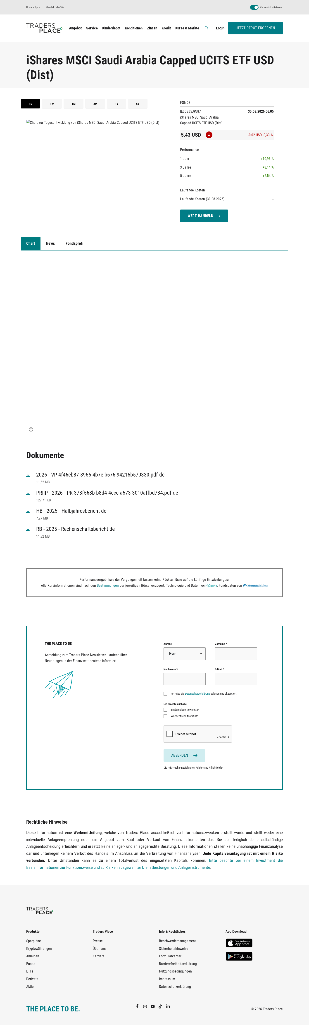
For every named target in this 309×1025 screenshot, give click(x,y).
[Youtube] (154, 1006)
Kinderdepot (111, 28)
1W (52, 103)
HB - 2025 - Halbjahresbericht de (71, 511)
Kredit (166, 28)
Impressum (167, 979)
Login (220, 28)
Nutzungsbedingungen (175, 971)
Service (92, 28)
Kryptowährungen (39, 948)
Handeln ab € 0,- (55, 7)
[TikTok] (162, 1006)
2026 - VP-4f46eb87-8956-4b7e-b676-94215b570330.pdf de (100, 475)
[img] (31, 429)
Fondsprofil (75, 243)
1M (74, 103)
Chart (30, 243)
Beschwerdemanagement (177, 941)
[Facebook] (139, 1006)
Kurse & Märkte (187, 28)
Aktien (31, 986)
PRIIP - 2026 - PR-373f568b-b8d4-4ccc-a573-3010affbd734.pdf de (107, 493)
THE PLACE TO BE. (53, 1009)
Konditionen (134, 28)
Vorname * (221, 644)
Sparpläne (33, 941)
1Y (116, 103)
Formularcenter (170, 956)
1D (30, 103)
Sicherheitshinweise (173, 948)
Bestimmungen (108, 585)
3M (95, 103)
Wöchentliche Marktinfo (184, 716)
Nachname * (171, 669)
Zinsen (152, 28)
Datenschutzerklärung (197, 693)
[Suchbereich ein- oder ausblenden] (207, 28)
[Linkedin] (170, 1006)
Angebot (75, 28)
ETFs (29, 971)
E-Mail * (219, 669)
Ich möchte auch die (175, 704)
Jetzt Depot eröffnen (255, 28)
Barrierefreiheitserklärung (178, 964)
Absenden (179, 755)
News (50, 243)
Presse (98, 941)
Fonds (30, 964)
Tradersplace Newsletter (185, 709)
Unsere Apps (33, 7)
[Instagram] (147, 1006)
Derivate (32, 979)
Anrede (168, 644)
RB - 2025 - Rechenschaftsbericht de (75, 529)
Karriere (99, 956)
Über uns (99, 948)
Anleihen (32, 956)
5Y (137, 103)
